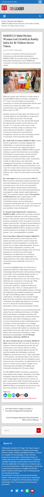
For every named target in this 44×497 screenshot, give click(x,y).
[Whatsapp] (9, 395)
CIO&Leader (18, 50)
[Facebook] (13, 395)
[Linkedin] (5, 395)
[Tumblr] (26, 395)
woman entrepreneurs (29, 398)
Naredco (10, 398)
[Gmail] (22, 395)
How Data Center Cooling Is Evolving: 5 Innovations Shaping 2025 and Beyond (18, 410)
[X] (18, 395)
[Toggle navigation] (4, 16)
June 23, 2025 (8, 50)
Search (39, 430)
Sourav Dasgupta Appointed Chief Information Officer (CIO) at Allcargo (22, 419)
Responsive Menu (40, 2)
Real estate (17, 398)
